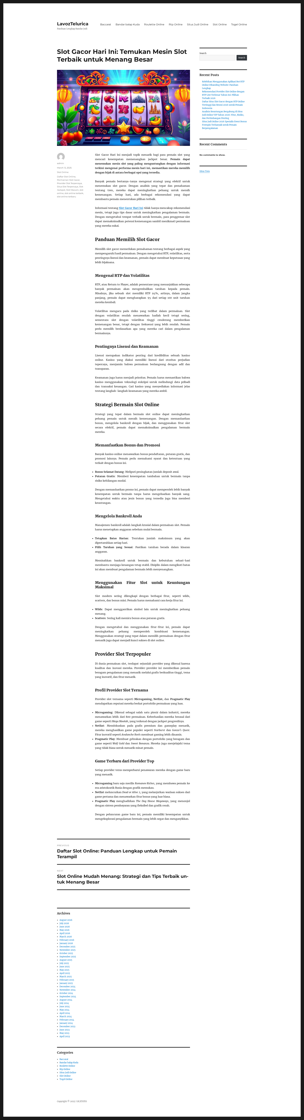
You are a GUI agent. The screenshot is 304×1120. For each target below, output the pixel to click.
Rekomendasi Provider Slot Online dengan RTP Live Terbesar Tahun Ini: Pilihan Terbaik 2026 (223, 95)
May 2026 (65, 930)
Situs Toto (205, 171)
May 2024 (64, 1010)
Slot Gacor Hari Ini (131, 208)
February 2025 (67, 980)
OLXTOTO (82, 1101)
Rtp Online (176, 24)
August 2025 (66, 960)
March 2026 (66, 936)
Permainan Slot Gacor (68, 180)
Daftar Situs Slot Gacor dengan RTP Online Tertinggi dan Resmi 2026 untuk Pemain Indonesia (223, 105)
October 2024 (66, 993)
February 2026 (67, 940)
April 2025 (65, 973)
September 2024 (68, 996)
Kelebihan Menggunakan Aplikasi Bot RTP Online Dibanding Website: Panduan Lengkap (223, 85)
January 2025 (66, 983)
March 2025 (66, 976)
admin (60, 163)
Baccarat (105, 24)
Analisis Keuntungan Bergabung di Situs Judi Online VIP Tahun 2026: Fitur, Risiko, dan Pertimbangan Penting (223, 115)
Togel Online (239, 24)
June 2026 (65, 926)
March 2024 (66, 1016)
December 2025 (67, 946)
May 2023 (64, 1033)
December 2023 (67, 1026)
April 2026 (65, 933)
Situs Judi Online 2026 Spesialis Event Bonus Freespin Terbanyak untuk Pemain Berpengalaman (224, 125)
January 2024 (66, 1023)
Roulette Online (154, 24)
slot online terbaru (66, 196)
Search (203, 53)
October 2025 (66, 953)
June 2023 (65, 1029)
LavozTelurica (72, 23)
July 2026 (64, 923)
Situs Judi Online (197, 24)
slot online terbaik (74, 193)
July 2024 (64, 1003)
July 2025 (64, 963)
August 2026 (66, 920)
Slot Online (220, 24)
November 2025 (68, 950)
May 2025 (64, 970)
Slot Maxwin (72, 190)
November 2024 (68, 990)
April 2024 (65, 1013)
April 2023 (65, 1036)
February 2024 (67, 1019)
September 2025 (68, 956)
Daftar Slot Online (66, 176)
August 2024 (66, 1000)
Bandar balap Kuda (128, 24)
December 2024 (67, 986)
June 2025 (65, 966)
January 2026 (66, 943)
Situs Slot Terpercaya (67, 186)
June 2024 (65, 1006)
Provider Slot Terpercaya (69, 183)
